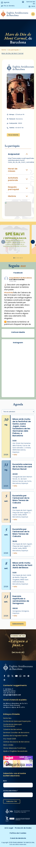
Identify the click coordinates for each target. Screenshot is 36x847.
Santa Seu (7, 718)
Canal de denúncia (18, 838)
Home (4, 50)
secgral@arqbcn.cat (12, 695)
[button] (33, 242)
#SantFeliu (8, 292)
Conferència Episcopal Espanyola (16, 721)
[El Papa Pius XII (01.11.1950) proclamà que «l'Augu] (18, 388)
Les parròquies (13, 50)
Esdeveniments (18, 624)
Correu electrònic (10, 791)
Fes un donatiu (13, 135)
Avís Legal (8, 828)
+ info (14, 455)
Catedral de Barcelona (12, 729)
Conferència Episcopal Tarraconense (12, 725)
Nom (5, 781)
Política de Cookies (18, 833)
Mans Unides (8, 745)
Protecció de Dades (23, 828)
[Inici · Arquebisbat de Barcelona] (14, 14)
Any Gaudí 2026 (9, 739)
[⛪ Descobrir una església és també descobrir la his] (18, 355)
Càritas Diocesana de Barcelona (16, 742)
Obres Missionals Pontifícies (14, 748)
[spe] (15, 239)
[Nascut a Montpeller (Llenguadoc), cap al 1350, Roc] (18, 372)
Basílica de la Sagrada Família (15, 735)
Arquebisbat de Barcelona (20, 278)
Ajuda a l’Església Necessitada (15, 751)
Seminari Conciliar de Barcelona (16, 732)
